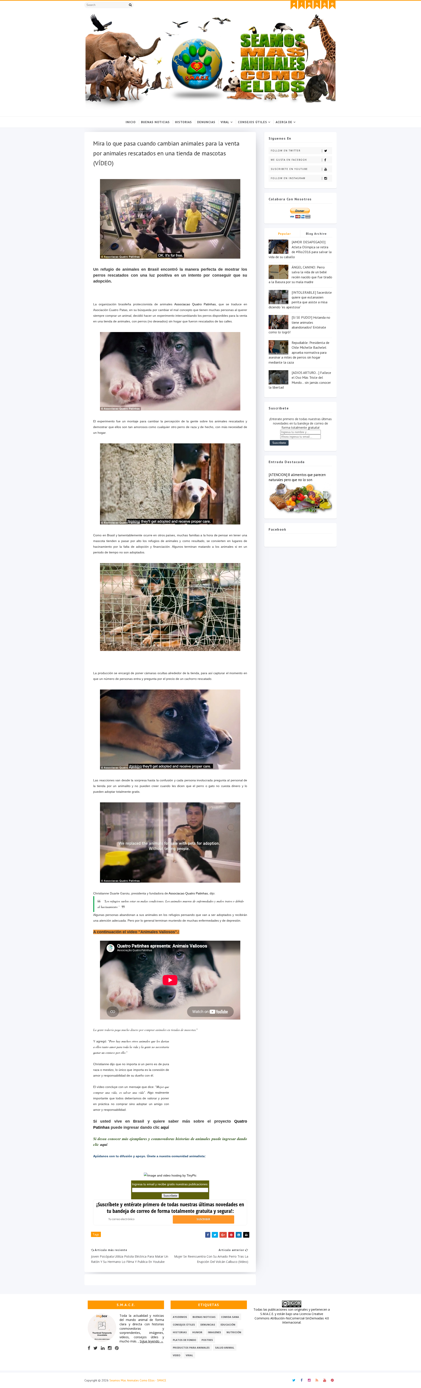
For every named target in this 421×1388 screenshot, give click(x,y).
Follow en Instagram (288, 178)
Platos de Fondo (184, 1340)
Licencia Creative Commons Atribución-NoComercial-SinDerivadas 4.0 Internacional (292, 1318)
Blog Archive (316, 234)
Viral (225, 122)
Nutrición (234, 1332)
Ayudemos (180, 1317)
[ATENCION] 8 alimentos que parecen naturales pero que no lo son (297, 477)
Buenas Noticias (155, 122)
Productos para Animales (191, 1347)
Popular (284, 234)
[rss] (317, 5)
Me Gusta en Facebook (289, 159)
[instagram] (309, 5)
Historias (183, 122)
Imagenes (214, 1332)
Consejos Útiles (252, 122)
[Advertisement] (208, 1077)
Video (176, 1355)
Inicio (131, 122)
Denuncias (206, 122)
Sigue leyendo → (151, 1341)
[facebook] (301, 5)
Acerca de (284, 122)
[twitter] (294, 5)
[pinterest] (332, 5)
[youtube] (324, 5)
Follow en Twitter (286, 150)
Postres (207, 1340)
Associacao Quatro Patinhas (195, 304)
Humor (197, 1332)
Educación (228, 1324)
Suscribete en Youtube (289, 169)
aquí (165, 1127)
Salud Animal (224, 1347)
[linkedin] (103, 1348)
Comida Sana (230, 1317)
